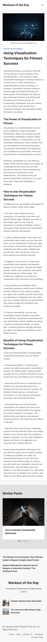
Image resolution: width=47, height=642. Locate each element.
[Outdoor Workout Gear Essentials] (6, 603)
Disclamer (39, 634)
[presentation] (23, 512)
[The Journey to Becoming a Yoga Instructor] (6, 611)
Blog (18, 634)
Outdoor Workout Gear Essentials (26, 601)
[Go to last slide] (6, 518)
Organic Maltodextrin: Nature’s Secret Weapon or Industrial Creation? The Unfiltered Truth (20, 568)
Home (11, 634)
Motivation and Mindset (13, 49)
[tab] (19, 541)
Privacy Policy (37, 637)
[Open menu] (42, 5)
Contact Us (27, 634)
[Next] (41, 518)
